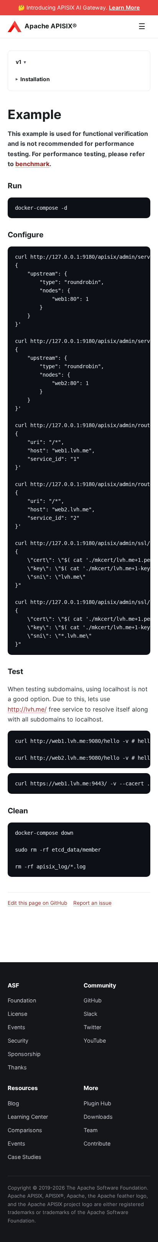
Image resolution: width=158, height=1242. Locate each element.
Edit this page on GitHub (37, 903)
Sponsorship (24, 1054)
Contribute (97, 1143)
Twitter (92, 1027)
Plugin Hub (97, 1103)
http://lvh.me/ (27, 709)
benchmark (32, 164)
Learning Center (28, 1116)
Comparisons (25, 1130)
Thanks (17, 1067)
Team (91, 1130)
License (17, 1013)
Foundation (22, 1000)
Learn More (124, 7)
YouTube (95, 1040)
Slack (90, 1013)
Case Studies (24, 1157)
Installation (35, 79)
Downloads (98, 1116)
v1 (18, 62)
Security (18, 1040)
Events (16, 1027)
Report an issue (92, 903)
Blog (13, 1103)
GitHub (93, 1000)
